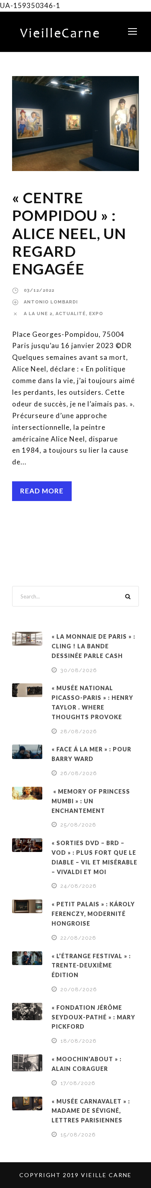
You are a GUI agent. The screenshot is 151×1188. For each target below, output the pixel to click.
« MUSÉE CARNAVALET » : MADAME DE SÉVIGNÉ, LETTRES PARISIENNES (91, 1111)
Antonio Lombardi (51, 302)
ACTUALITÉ (71, 313)
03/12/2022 (39, 290)
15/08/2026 (78, 1135)
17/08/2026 (77, 1083)
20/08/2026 (78, 989)
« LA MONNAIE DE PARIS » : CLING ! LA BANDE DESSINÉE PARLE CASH (93, 646)
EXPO (96, 313)
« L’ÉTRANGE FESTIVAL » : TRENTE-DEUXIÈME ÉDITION (91, 966)
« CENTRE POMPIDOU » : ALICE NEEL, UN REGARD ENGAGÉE (69, 233)
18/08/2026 (78, 1041)
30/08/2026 (78, 670)
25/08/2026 (78, 825)
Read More (42, 491)
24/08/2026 (78, 886)
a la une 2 (38, 313)
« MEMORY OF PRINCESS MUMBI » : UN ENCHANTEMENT (91, 801)
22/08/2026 (78, 938)
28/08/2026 (78, 731)
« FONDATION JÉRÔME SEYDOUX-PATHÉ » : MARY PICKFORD (93, 1017)
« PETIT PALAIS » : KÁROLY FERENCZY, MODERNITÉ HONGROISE (93, 914)
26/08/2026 (78, 773)
